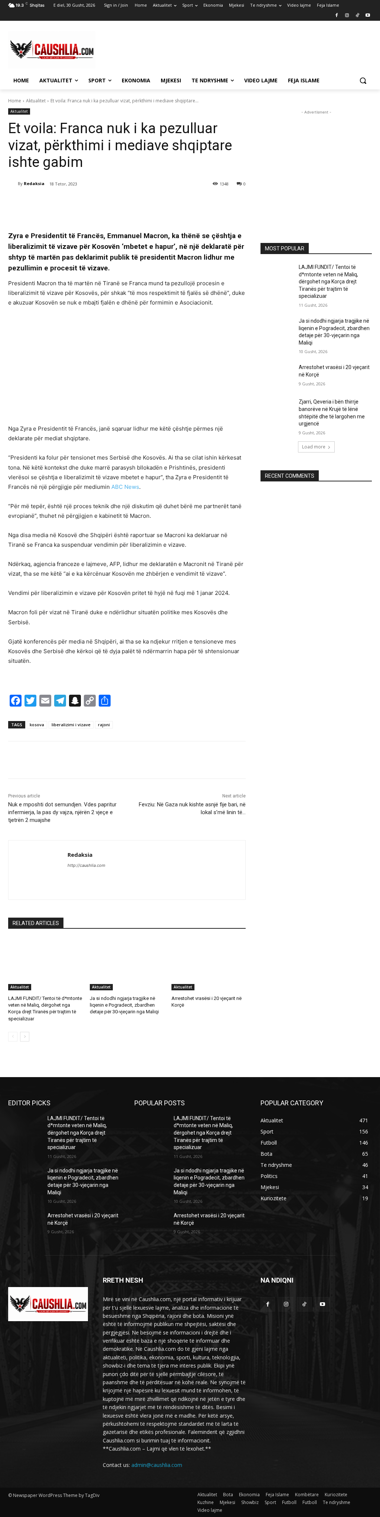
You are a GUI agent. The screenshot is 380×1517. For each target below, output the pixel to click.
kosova (37, 724)
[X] (78, 202)
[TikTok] (357, 15)
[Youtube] (367, 15)
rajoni (104, 724)
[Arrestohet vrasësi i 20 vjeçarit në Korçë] (208, 964)
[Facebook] (336, 15)
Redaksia (34, 183)
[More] (130, 202)
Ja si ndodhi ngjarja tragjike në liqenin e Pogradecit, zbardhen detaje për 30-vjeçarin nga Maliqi (124, 1005)
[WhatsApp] (112, 202)
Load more (313, 447)
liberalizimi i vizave (71, 724)
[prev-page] (12, 1037)
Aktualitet (36, 101)
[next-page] (24, 1037)
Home (14, 101)
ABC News (125, 486)
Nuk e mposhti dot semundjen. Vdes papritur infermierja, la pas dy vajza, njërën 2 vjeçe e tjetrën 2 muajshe (62, 812)
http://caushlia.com (86, 865)
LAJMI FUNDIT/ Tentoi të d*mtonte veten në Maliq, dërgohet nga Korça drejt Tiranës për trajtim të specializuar (328, 281)
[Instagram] (347, 15)
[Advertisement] (182, 48)
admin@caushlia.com (156, 1464)
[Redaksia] (13, 183)
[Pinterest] (95, 202)
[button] (363, 80)
